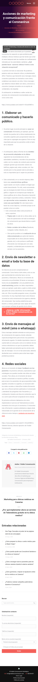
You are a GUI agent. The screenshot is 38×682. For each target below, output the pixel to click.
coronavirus (24, 442)
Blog (5, 51)
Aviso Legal (19, 675)
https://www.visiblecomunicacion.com (25, 467)
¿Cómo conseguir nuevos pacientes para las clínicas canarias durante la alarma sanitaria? (19, 563)
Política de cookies (19, 680)
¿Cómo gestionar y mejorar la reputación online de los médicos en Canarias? (20, 573)
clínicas (10, 442)
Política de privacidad (16, 647)
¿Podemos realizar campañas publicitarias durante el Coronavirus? (19, 583)
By (14, 439)
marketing (30, 442)
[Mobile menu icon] (34, 3)
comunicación (17, 442)
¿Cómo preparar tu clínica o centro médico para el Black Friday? (20, 543)
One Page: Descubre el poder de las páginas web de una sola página (19, 532)
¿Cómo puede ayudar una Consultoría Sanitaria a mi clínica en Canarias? (20, 553)
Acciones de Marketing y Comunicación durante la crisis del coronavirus (19, 48)
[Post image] (2, 531)
